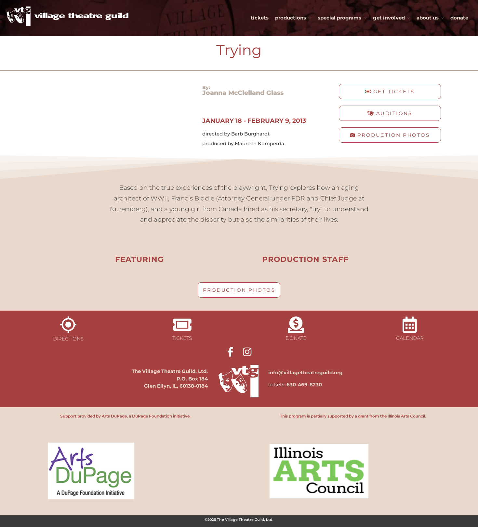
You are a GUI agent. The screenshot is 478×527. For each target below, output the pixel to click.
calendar (410, 338)
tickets (260, 18)
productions (290, 18)
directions (68, 339)
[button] (390, 91)
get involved (389, 18)
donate (459, 18)
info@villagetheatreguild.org (305, 372)
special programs (339, 18)
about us (428, 18)
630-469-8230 (304, 384)
